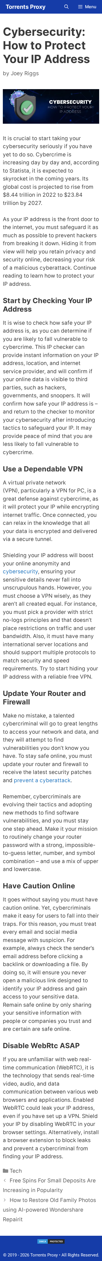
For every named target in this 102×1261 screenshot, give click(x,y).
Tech (16, 1171)
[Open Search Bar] (66, 7)
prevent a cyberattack (42, 780)
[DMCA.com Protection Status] (51, 1242)
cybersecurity (20, 571)
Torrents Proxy (26, 6)
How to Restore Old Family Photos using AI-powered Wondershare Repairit (49, 1210)
